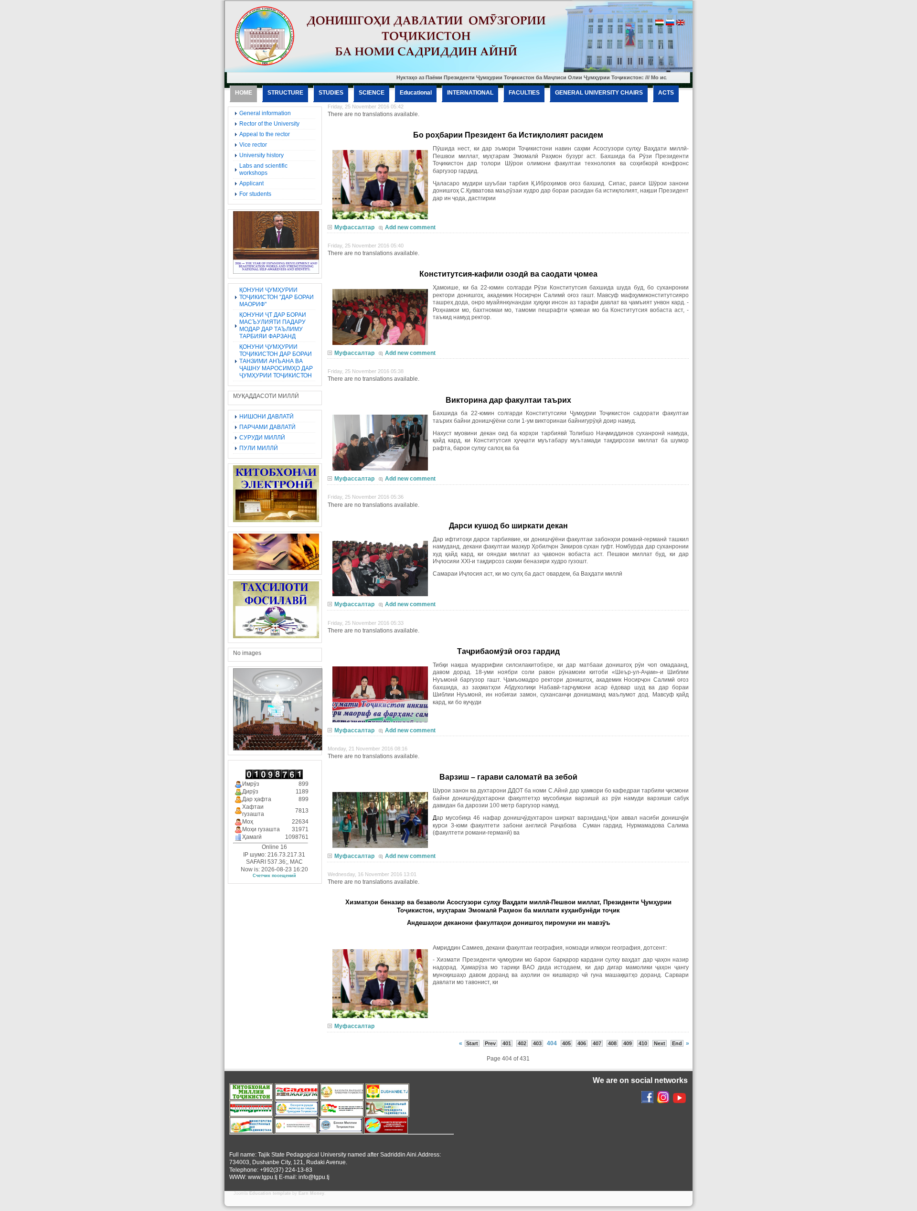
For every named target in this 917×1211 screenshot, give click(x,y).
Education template (270, 1193)
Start (472, 1043)
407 (597, 1043)
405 (566, 1043)
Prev (490, 1043)
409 (627, 1043)
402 (522, 1043)
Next (659, 1043)
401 (506, 1043)
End (677, 1043)
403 (537, 1043)
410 (643, 1043)
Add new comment (410, 227)
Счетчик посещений (274, 875)
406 (581, 1043)
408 (612, 1043)
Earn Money (311, 1193)
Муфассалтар (354, 227)
